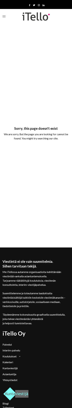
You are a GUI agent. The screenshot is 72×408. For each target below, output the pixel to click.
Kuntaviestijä (10, 368)
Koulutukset (10, 356)
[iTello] (36, 16)
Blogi (6, 403)
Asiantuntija (9, 374)
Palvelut (7, 344)
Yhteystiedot (10, 380)
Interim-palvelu (11, 350)
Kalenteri (8, 362)
